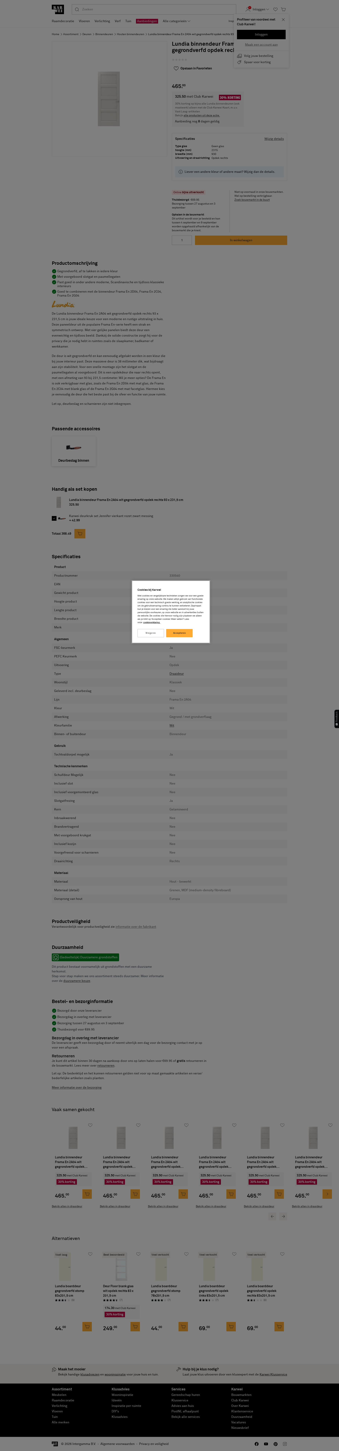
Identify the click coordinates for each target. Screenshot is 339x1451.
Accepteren (179, 633)
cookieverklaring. (151, 622)
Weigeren (151, 633)
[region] (171, 611)
